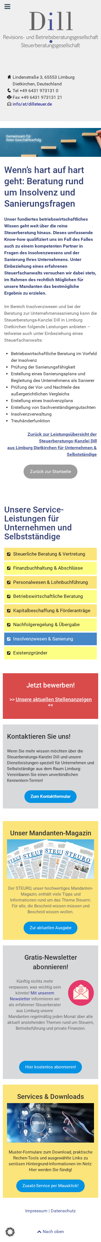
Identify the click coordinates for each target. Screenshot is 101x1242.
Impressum (36, 1210)
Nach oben (53, 1231)
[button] (10, 1232)
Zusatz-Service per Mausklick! (50, 1185)
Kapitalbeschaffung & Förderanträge (51, 610)
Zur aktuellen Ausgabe (51, 927)
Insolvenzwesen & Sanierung (43, 639)
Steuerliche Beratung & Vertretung (49, 554)
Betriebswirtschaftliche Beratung (48, 596)
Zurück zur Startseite (50, 471)
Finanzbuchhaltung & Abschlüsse (48, 568)
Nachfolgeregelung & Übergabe (46, 624)
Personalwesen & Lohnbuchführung (50, 582)
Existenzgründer (30, 653)
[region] (50, 142)
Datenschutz (63, 1210)
